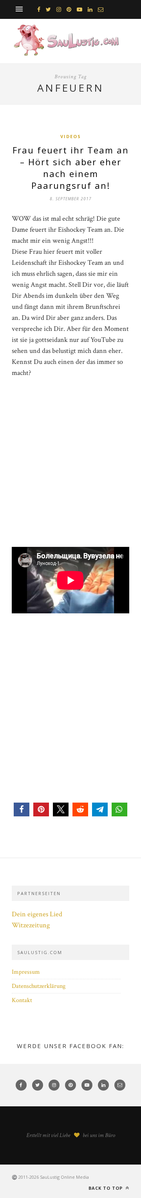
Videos (70, 136)
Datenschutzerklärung (38, 986)
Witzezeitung (31, 925)
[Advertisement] (70, 476)
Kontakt (22, 1000)
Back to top (106, 1188)
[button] (21, 809)
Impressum (26, 972)
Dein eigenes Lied (37, 914)
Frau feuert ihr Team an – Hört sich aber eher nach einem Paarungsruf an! (71, 167)
